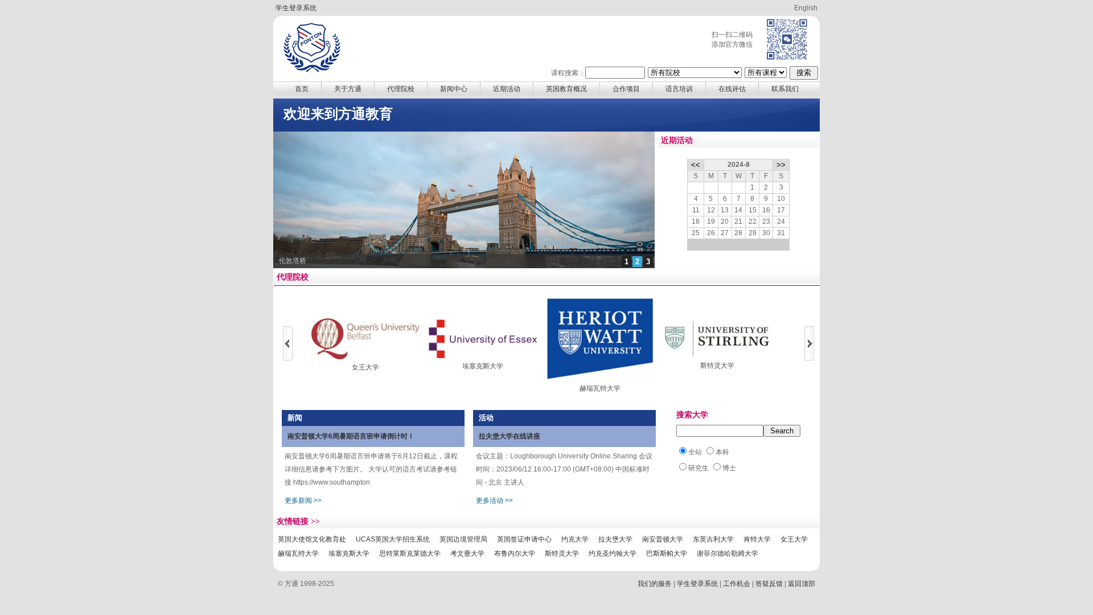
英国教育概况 (566, 89)
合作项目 (626, 89)
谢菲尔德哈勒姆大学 (727, 553)
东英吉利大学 (713, 539)
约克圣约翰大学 (612, 553)
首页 (302, 89)
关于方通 (347, 89)
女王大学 (365, 367)
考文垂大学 (467, 553)
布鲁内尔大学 (514, 553)
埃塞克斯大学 (482, 366)
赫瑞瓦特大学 (600, 388)
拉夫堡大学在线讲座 (509, 436)
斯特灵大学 (717, 366)
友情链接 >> (298, 521)
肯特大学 (757, 539)
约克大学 (575, 539)
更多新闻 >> (303, 501)
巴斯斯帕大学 (666, 553)
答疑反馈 (769, 584)
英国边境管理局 (463, 539)
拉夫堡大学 (615, 539)
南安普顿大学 (662, 539)
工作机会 (736, 584)
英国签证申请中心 (524, 539)
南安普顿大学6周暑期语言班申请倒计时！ (350, 436)
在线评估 (732, 89)
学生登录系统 (296, 8)
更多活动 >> (494, 501)
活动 (486, 417)
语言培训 (679, 89)
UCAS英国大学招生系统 (393, 539)
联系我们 (785, 89)
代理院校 (400, 89)
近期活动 (506, 89)
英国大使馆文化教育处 (312, 539)
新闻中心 (453, 89)
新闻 (294, 417)
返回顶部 (801, 584)
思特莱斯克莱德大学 (410, 553)
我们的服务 (655, 584)
